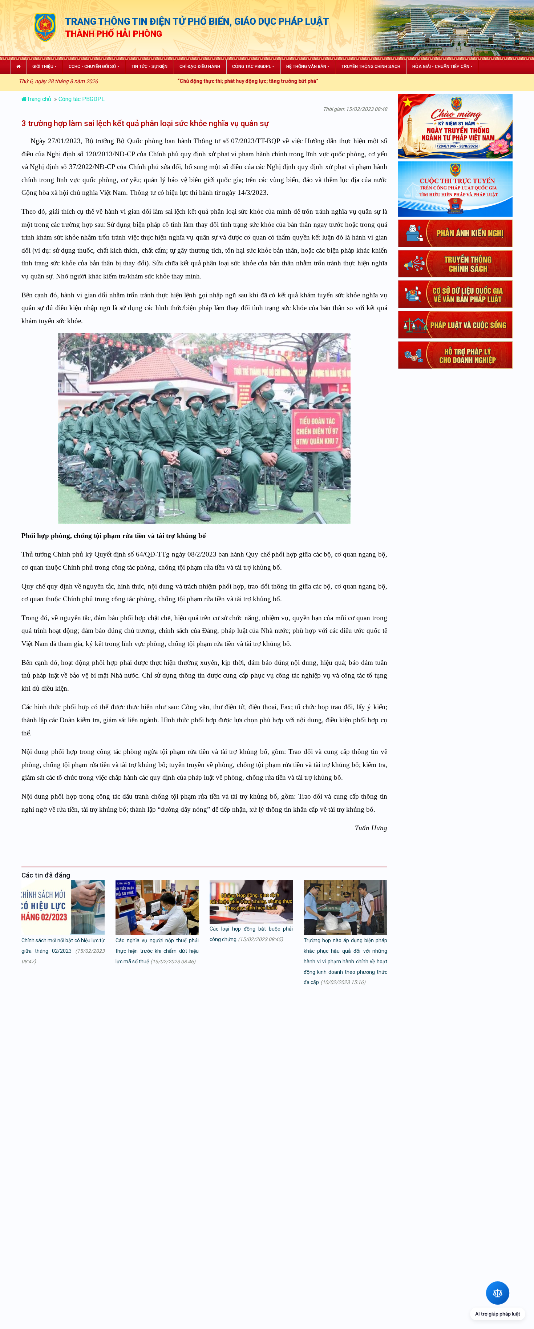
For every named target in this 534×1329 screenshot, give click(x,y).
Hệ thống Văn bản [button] (306, 66)
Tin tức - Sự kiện (149, 66)
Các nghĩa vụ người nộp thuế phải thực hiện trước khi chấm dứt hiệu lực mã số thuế (157, 950)
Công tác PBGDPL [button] (251, 66)
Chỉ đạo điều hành (199, 66)
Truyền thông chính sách (370, 66)
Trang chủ (40, 99)
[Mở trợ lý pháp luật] (498, 1293)
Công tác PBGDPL (81, 99)
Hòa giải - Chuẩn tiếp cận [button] (440, 66)
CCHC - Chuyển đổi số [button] (92, 66)
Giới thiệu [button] (42, 66)
